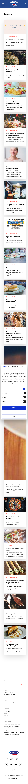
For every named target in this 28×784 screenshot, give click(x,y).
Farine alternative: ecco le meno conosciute (11, 735)
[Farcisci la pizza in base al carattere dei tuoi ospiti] (15, 421)
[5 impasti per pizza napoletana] (15, 608)
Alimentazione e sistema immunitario (12, 724)
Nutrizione (14, 36)
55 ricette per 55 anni (9, 694)
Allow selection (14, 412)
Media (5, 713)
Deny (14, 416)
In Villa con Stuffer (9, 692)
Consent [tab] (5, 366)
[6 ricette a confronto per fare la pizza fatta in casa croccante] (15, 198)
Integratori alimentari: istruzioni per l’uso (14, 730)
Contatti (19, 759)
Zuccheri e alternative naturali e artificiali (11, 727)
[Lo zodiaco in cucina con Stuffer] (15, 34)
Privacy (9, 759)
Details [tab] (14, 366)
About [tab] (22, 366)
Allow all (14, 407)
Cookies (14, 759)
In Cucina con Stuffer (9, 703)
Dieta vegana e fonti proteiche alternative (14, 732)
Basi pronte (9, 36)
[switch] (24, 393)
